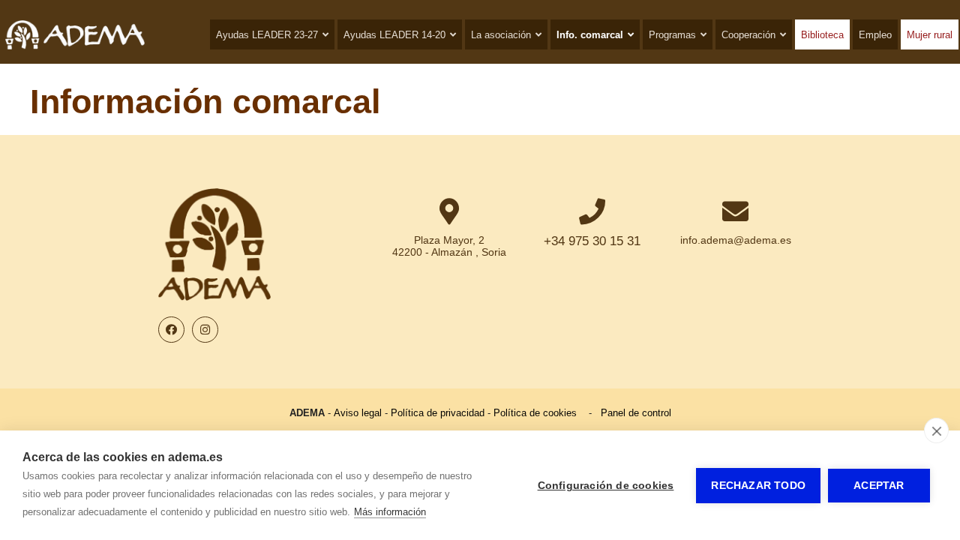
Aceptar (879, 485)
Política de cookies (535, 412)
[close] (936, 430)
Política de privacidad (437, 412)
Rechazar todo (758, 485)
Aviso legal (358, 412)
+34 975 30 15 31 (592, 241)
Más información (390, 512)
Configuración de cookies (606, 485)
